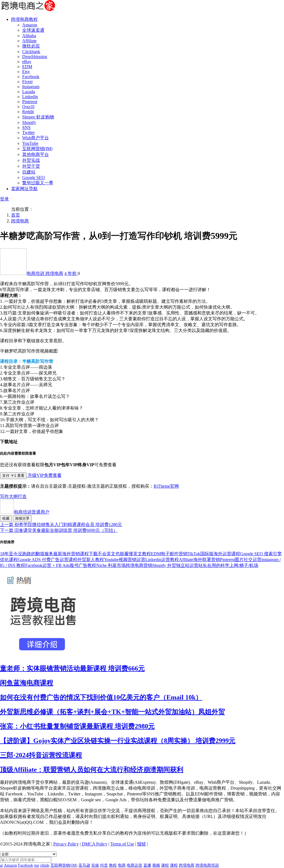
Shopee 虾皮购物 (38, 117)
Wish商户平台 (35, 137)
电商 (122, 865)
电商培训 (36, 273)
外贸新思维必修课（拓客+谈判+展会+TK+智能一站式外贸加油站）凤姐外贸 (112, 711)
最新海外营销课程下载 (75, 553)
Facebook (30, 76)
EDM (27, 66)
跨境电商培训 (207, 865)
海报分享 (22, 518)
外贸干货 (31, 166)
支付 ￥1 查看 (13, 475)
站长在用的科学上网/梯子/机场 (228, 565)
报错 (141, 844)
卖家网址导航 (24, 188)
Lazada (28, 91)
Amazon (29, 25)
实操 (95, 865)
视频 (156, 865)
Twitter (28, 132)
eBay (26, 61)
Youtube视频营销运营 (124, 559)
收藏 (5, 518)
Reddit (28, 111)
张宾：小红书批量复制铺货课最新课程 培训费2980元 (77, 726)
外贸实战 (31, 160)
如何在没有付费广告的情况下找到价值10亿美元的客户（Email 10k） (101, 697)
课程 (165, 865)
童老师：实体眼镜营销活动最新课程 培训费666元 (72, 668)
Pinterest (29, 101)
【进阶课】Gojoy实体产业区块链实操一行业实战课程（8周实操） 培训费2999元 (117, 740)
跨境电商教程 (24, 19)
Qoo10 (28, 106)
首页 (15, 215)
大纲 (13, 496)
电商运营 (134, 865)
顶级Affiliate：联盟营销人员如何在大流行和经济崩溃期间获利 (91, 769)
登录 (4, 199)
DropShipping (34, 56)
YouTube (30, 143)
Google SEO (33, 177)
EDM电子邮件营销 (169, 553)
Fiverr (27, 81)
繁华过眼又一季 (37, 182)
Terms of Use (122, 844)
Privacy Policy (66, 844)
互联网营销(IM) (37, 148)
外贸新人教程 (90, 559)
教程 (113, 865)
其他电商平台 (35, 154)
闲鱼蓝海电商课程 (26, 682)
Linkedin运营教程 (162, 559)
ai (1, 865)
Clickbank (31, 51)
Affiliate (29, 40)
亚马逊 (84, 865)
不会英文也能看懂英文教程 (124, 553)
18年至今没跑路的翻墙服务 (26, 553)
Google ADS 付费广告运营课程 (47, 559)
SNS (26, 127)
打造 (22, 496)
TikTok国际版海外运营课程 (213, 553)
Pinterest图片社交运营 (241, 559)
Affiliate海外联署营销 (199, 559)
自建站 (29, 172)
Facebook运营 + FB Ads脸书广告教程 (60, 565)
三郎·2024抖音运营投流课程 (41, 755)
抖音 (104, 865)
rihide (44, 865)
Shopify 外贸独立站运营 (175, 565)
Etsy (26, 71)
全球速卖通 (33, 30)
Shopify (29, 122)
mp (36, 865)
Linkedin (30, 96)
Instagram (30, 86)
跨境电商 (20, 221)
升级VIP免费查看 (44, 475)
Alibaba (29, 35)
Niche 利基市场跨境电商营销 (124, 565)
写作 (4, 496)
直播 (147, 865)
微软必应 (31, 46)
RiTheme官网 (166, 486)
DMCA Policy (94, 844)
